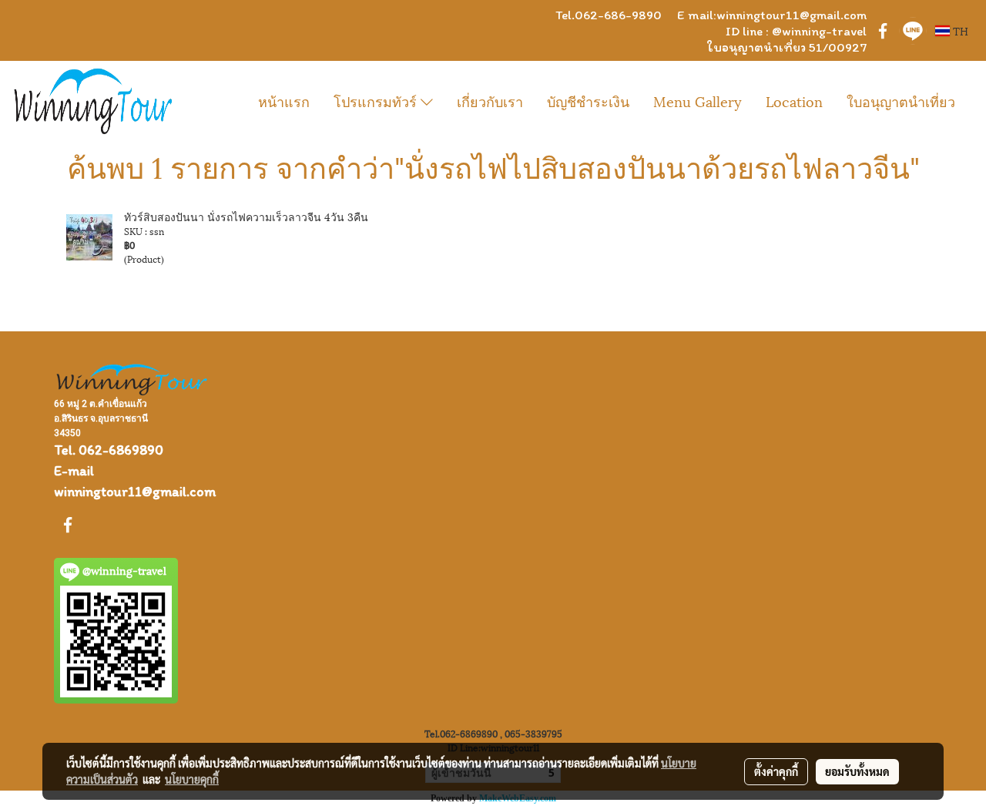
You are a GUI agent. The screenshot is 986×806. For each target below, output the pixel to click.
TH (959, 30)
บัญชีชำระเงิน (588, 100)
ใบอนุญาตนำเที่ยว (901, 100)
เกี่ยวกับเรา (490, 100)
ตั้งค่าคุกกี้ (776, 771)
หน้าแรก (284, 100)
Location (794, 100)
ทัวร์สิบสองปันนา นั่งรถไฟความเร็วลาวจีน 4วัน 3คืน (246, 216)
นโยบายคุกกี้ (192, 779)
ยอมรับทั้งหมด (857, 771)
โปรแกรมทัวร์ (377, 100)
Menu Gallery (697, 100)
